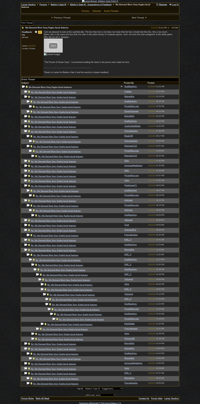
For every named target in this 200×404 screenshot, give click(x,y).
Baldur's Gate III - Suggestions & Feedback (91, 4)
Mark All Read (42, 398)
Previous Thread (61, 17)
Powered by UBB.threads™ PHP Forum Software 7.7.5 (100, 403)
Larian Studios (28, 4)
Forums (43, 4)
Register (163, 4)
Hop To (80, 389)
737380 (175, 28)
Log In (175, 4)
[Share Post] (168, 28)
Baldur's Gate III (58, 4)
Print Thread (26, 23)
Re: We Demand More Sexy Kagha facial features (53, 92)
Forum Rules (27, 398)
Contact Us (144, 398)
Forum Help (156, 398)
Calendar (96, 11)
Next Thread (138, 17)
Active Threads (111, 11)
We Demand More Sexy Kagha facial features (46, 28)
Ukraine (32, 48)
